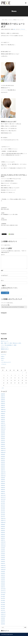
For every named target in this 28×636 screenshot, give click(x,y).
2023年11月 (3, 450)
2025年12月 (3, 409)
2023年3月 (3, 466)
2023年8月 (3, 456)
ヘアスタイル (10, 19)
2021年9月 (3, 501)
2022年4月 (3, 487)
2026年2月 (3, 405)
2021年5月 (3, 509)
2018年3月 (3, 583)
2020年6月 (3, 530)
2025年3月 (3, 419)
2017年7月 (3, 598)
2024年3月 (3, 442)
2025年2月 (3, 421)
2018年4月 (3, 581)
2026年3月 (3, 403)
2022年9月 (3, 477)
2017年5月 (3, 602)
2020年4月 (3, 534)
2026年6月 (3, 397)
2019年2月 (3, 561)
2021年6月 (3, 507)
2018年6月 (3, 577)
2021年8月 (3, 503)
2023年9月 (3, 454)
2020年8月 (3, 526)
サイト (2, 280)
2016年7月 (3, 622)
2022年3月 (3, 489)
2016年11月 (3, 614)
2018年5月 (3, 579)
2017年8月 (3, 596)
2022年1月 (3, 493)
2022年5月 (3, 485)
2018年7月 (3, 575)
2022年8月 (3, 479)
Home (3, 19)
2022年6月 (3, 483)
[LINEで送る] (11, 234)
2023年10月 (3, 452)
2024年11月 (3, 427)
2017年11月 (3, 590)
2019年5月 (3, 555)
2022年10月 (3, 475)
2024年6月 (3, 436)
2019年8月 (3, 549)
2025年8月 (3, 413)
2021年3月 (3, 512)
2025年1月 (3, 423)
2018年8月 (3, 573)
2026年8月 (3, 394)
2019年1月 (3, 563)
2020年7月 (3, 528)
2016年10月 (3, 616)
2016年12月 (3, 612)
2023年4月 (3, 464)
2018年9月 (3, 571)
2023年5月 (3, 462)
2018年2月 (3, 585)
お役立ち (2, 356)
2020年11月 (3, 520)
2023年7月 (3, 458)
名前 (2, 270)
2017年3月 (3, 606)
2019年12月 (3, 542)
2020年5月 (3, 532)
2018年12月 (3, 565)
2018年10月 (3, 569)
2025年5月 (3, 417)
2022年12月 (3, 472)
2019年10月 (3, 546)
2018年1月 (3, 586)
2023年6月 (3, 460)
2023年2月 (3, 468)
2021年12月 (3, 495)
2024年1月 (3, 446)
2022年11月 (3, 473)
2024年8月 (3, 432)
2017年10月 (3, 592)
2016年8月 (3, 620)
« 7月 (2, 388)
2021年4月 (3, 510)
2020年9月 (3, 524)
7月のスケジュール (4, 347)
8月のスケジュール (4, 341)
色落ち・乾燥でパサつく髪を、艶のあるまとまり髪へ (11, 343)
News (6, 19)
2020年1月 (3, 540)
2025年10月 (3, 411)
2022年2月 (3, 491)
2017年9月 (3, 594)
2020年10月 (3, 522)
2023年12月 (3, 448)
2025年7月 (3, 415)
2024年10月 (3, 429)
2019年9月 (3, 547)
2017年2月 (3, 608)
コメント (3, 254)
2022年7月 (3, 481)
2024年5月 (3, 438)
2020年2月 (3, 538)
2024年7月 (3, 434)
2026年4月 (3, 401)
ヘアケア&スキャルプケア (6, 362)
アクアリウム (3, 354)
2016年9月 (3, 618)
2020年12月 (3, 518)
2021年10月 (3, 499)
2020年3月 (3, 536)
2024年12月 (3, 425)
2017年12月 (3, 588)
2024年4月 (3, 440)
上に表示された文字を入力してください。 (9, 287)
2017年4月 (3, 604)
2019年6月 (3, 553)
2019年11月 (3, 544)
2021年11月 (3, 497)
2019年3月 (3, 559)
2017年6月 (3, 600)
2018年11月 (3, 567)
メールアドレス (4, 275)
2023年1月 (3, 469)
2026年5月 (3, 399)
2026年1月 (3, 407)
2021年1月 (3, 516)
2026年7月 (3, 395)
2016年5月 (3, 623)
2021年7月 (3, 505)
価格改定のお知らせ (5, 349)
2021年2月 (3, 514)
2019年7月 (3, 551)
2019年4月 (3, 557)
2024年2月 (3, 444)
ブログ (2, 360)
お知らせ (2, 358)
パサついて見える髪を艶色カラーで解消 (8, 345)
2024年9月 (3, 431)
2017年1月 (3, 610)
